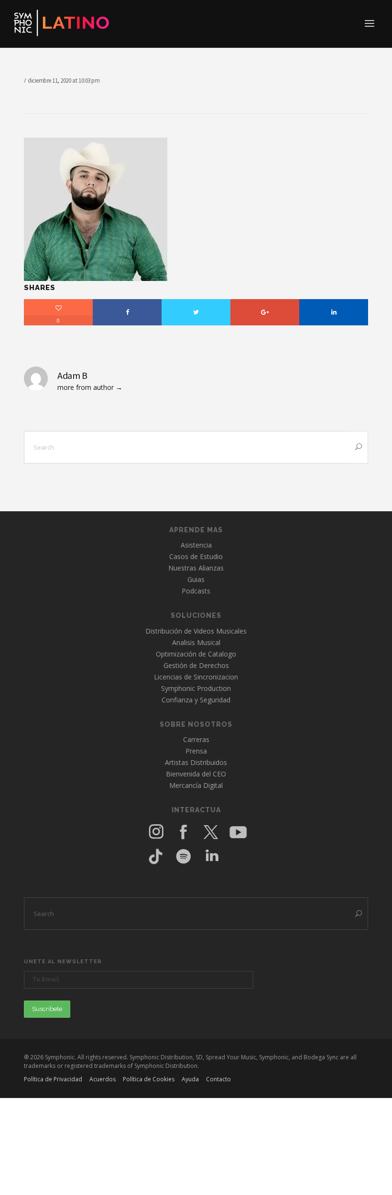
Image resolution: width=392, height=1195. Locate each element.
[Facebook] (127, 312)
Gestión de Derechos (196, 665)
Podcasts (196, 590)
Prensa (196, 750)
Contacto (218, 1079)
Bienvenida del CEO (196, 773)
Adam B (72, 375)
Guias (196, 579)
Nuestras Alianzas (196, 567)
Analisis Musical (196, 642)
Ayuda (190, 1079)
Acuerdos (102, 1079)
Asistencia (196, 544)
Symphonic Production (196, 688)
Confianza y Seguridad (196, 699)
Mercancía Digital (196, 785)
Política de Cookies (148, 1079)
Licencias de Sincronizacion (196, 676)
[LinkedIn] (333, 312)
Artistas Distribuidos (196, 762)
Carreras (196, 739)
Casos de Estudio (196, 556)
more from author (85, 387)
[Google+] (264, 312)
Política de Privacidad (53, 1079)
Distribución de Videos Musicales (196, 630)
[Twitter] (196, 312)
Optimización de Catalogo (196, 653)
